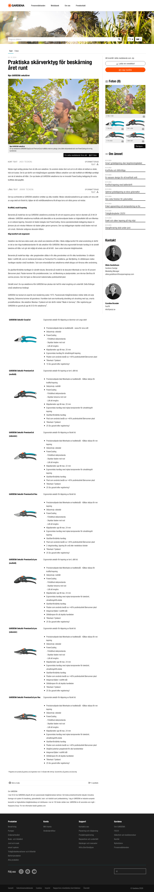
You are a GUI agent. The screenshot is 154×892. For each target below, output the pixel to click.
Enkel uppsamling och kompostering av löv (122, 206)
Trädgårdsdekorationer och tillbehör (22, 851)
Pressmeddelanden (38, 5)
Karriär (116, 839)
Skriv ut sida (16, 783)
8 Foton (94, 155)
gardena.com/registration (30, 772)
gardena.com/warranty (70, 772)
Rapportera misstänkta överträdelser (66, 888)
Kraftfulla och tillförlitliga (115, 170)
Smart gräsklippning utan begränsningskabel (123, 162)
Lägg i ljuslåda (125, 69)
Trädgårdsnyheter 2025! (115, 213)
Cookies (39, 888)
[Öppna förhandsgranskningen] (53, 111)
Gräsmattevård (14, 834)
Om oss (67, 5)
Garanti (10, 888)
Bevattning (12, 826)
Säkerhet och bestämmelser (125, 834)
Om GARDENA (119, 826)
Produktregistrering (86, 834)
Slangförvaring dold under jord (117, 227)
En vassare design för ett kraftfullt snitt (121, 177)
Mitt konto (47, 826)
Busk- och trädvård (15, 839)
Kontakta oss (84, 826)
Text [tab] (10, 50)
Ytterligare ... (139, 146)
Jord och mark (13, 843)
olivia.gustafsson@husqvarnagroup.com (119, 274)
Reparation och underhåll (88, 839)
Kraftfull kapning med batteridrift (118, 184)
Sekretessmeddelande (24, 888)
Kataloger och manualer (88, 843)
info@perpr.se (110, 309)
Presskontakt (81, 5)
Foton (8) (113, 81)
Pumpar (11, 830)
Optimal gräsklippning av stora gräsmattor (122, 191)
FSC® (116, 830)
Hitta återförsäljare (86, 847)
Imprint (47, 888)
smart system (13, 847)
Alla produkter (13, 859)
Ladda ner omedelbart (125, 63)
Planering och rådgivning (88, 830)
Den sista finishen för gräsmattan (119, 198)
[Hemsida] (16, 5)
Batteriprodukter (14, 855)
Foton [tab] (17, 50)
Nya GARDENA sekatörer (17, 146)
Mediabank (55, 5)
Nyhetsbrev (118, 843)
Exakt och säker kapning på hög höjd (120, 220)
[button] (130, 39)
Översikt (86, 888)
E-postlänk (95, 783)
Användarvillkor (49, 830)
